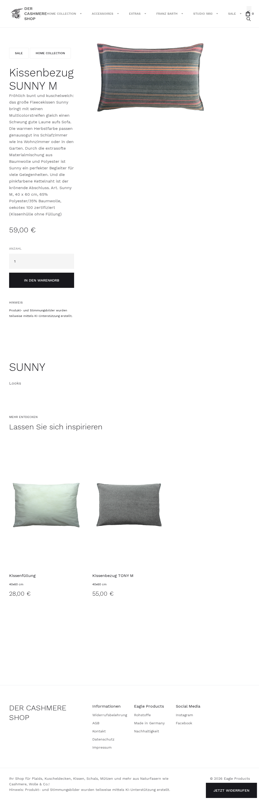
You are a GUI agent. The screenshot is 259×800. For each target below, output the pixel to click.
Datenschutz (103, 739)
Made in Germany (149, 723)
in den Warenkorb (41, 280)
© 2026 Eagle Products (230, 778)
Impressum (102, 747)
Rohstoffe (142, 715)
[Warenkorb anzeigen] (248, 13)
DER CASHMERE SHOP (37, 712)
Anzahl (15, 248)
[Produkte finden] (249, 19)
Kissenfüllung (22, 575)
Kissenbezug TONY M (113, 575)
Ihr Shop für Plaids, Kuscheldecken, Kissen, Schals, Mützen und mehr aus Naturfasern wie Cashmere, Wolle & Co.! (88, 781)
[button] (64, 14)
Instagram (184, 715)
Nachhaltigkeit (146, 731)
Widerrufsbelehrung (109, 715)
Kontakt (99, 731)
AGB (95, 723)
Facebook (184, 723)
